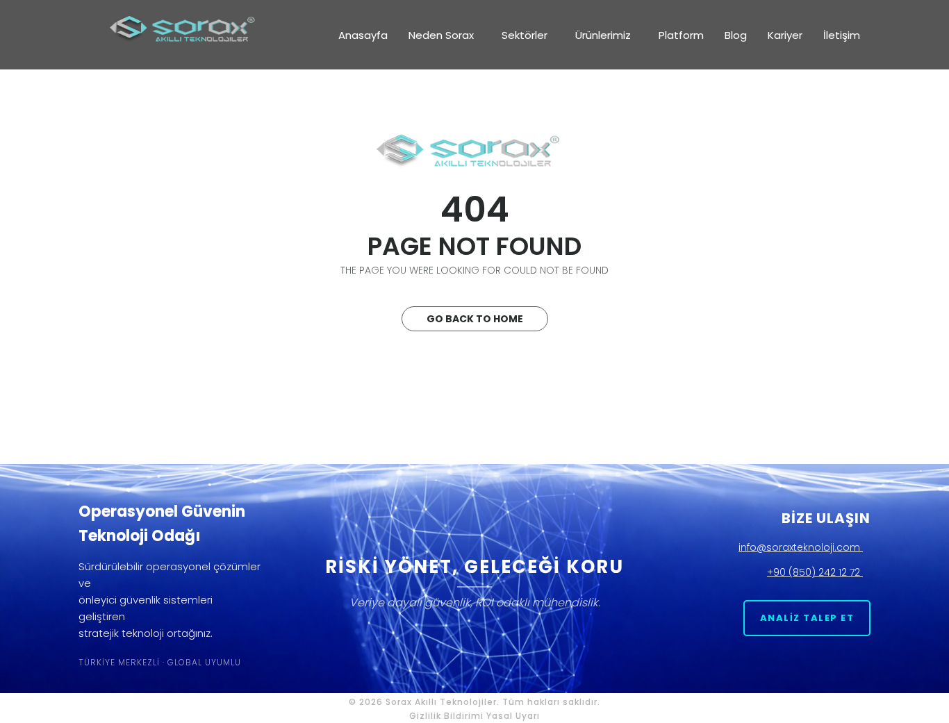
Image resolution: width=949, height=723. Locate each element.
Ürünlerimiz (603, 35)
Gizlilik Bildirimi (446, 716)
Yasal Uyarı (513, 716)
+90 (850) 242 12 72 (815, 572)
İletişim (841, 35)
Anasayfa (363, 35)
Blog (736, 35)
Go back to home (475, 319)
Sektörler (524, 35)
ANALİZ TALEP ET (807, 617)
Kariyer (785, 35)
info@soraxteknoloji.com (800, 547)
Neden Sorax (441, 35)
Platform (681, 35)
